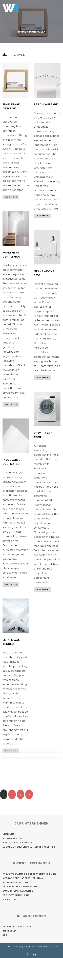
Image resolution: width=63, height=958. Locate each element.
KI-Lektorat (10, 899)
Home (22, 31)
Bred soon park (46, 104)
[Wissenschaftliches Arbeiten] (11, 8)
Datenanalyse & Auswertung (21, 887)
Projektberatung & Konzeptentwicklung (29, 874)
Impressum (9, 931)
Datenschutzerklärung (18, 926)
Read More (11, 197)
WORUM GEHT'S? (12, 838)
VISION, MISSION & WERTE (17, 843)
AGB (5, 935)
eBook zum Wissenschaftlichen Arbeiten (29, 847)
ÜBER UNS (8, 834)
